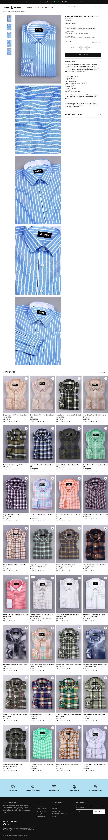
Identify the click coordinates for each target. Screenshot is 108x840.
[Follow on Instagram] (8, 824)
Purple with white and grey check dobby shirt (14, 516)
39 (6, 421)
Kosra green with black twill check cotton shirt (94, 715)
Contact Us (49, 7)
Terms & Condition (42, 811)
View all (102, 372)
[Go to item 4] (9, 43)
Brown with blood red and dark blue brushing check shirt (94, 565)
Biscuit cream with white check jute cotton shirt (94, 416)
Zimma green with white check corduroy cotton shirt (13, 765)
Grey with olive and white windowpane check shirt (38, 565)
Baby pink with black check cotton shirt (95, 514)
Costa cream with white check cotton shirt (42, 416)
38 (4, 421)
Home (4, 11)
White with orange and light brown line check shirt (67, 615)
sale (41, 7)
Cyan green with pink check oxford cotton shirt (41, 516)
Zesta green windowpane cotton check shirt (95, 466)
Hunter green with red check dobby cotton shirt (15, 715)
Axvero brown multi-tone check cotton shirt (68, 765)
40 (9, 421)
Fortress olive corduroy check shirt (14, 465)
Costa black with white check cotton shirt (15, 665)
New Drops (29, 7)
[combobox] (78, 7)
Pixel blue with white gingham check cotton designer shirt (95, 665)
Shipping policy (41, 816)
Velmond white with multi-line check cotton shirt (94, 765)
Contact (54, 808)
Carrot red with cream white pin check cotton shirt (16, 615)
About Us (39, 806)
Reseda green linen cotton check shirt (68, 664)
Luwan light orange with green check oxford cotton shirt (42, 665)
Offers (54, 806)
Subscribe (98, 811)
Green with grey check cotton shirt (67, 465)
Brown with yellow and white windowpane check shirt (65, 565)
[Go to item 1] (9, 18)
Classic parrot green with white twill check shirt (41, 765)
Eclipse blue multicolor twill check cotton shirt (40, 715)
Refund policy (56, 811)
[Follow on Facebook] (4, 824)
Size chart (98, 42)
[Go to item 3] (9, 35)
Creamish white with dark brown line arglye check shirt (41, 615)
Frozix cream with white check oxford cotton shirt (15, 416)
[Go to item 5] (9, 51)
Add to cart (83, 55)
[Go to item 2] (9, 26)
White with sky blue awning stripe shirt (16, 11)
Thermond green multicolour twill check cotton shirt (68, 715)
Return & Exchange (42, 808)
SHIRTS (37, 7)
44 (14, 421)
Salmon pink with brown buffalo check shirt (68, 516)
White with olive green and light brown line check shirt (94, 615)
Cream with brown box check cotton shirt (14, 565)
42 (11, 421)
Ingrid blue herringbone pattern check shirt (41, 466)
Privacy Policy (40, 814)
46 (16, 421)
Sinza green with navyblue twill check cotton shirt (68, 416)
